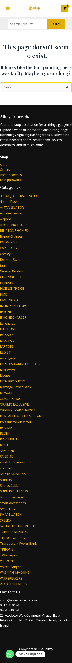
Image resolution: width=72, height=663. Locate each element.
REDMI (5, 433)
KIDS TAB (7, 341)
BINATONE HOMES (14, 230)
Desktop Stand (10, 259)
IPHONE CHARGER (13, 317)
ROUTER (6, 445)
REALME (6, 428)
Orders (5, 170)
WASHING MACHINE (14, 572)
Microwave (8, 370)
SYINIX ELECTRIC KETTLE (18, 526)
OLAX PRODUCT (11, 399)
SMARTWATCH (11, 514)
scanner (6, 468)
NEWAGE (6, 393)
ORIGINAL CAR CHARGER (18, 410)
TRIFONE (6, 549)
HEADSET (7, 283)
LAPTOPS (7, 346)
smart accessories (13, 503)
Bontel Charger (11, 236)
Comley (5, 254)
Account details (11, 175)
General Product (11, 271)
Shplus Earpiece (11, 497)
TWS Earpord (9, 555)
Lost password (10, 180)
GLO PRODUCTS (11, 277)
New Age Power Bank (15, 387)
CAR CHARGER (10, 248)
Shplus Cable (9, 485)
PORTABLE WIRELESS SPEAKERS (23, 416)
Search (56, 24)
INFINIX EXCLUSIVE (14, 306)
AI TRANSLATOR (12, 207)
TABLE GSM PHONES (15, 532)
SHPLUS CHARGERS (14, 491)
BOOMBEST (8, 242)
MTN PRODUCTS (12, 381)
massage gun (9, 358)
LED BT (5, 352)
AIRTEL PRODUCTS (14, 225)
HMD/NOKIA (9, 300)
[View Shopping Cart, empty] (64, 8)
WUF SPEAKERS (11, 578)
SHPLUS (6, 480)
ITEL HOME (8, 329)
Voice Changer (10, 567)
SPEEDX (5, 520)
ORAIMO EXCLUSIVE (14, 404)
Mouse (5, 375)
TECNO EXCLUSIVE (13, 538)
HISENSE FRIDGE (12, 288)
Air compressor (11, 213)
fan (2, 265)
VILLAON (6, 561)
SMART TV (7, 509)
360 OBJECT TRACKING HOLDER (23, 196)
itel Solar (6, 335)
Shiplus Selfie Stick (13, 474)
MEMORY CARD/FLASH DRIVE (21, 364)
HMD (3, 294)
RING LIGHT (8, 439)
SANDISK (6, 457)
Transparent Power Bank (18, 543)
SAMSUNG (7, 451)
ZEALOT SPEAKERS (13, 584)
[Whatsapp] (10, 654)
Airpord (5, 219)
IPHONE (6, 312)
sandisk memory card (15, 462)
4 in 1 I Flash (9, 202)
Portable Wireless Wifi (16, 422)
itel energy (7, 323)
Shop (3, 165)
